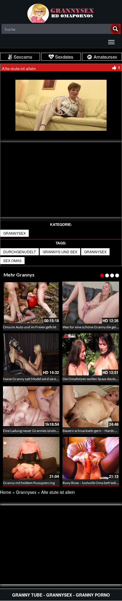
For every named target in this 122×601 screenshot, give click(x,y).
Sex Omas (12, 260)
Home (5, 492)
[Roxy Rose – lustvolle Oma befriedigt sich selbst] (90, 458)
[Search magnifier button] (115, 29)
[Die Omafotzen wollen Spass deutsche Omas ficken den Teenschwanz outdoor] (90, 354)
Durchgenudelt (19, 251)
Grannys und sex (60, 251)
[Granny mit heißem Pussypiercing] (31, 458)
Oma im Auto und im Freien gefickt (29, 327)
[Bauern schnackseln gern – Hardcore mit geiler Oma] (90, 406)
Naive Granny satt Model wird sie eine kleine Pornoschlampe (49, 379)
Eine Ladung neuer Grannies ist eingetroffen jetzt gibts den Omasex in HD (59, 430)
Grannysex (14, 233)
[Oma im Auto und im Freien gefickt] (31, 303)
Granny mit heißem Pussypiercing (29, 483)
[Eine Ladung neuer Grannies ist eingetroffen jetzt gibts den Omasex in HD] (31, 406)
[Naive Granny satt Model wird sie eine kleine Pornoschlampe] (31, 354)
